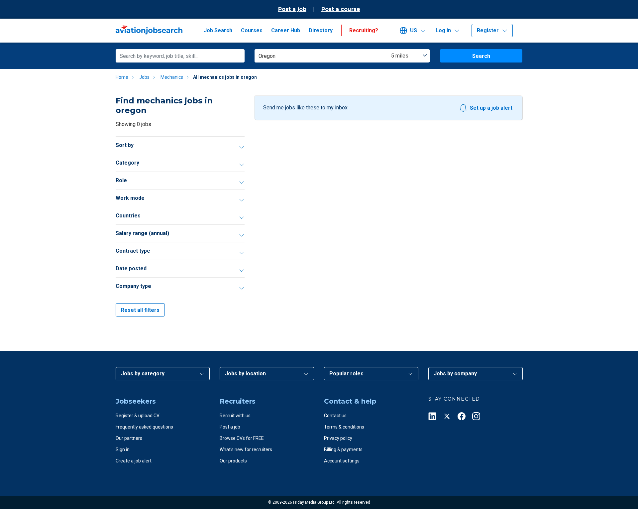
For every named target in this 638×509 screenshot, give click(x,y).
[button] (415, 30)
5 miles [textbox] (399, 56)
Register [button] (488, 30)
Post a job (292, 9)
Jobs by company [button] (455, 373)
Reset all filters (140, 310)
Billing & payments (343, 449)
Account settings (342, 460)
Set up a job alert (491, 108)
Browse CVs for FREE (242, 438)
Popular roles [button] (346, 373)
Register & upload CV (138, 415)
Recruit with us (235, 415)
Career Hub (285, 30)
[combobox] (408, 56)
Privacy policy (338, 438)
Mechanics (171, 77)
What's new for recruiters (246, 449)
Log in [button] (443, 30)
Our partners (129, 438)
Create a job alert (134, 460)
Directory (321, 30)
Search (481, 56)
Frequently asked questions (144, 427)
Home (122, 77)
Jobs (144, 77)
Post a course (340, 9)
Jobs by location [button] (245, 373)
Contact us (335, 415)
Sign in (123, 449)
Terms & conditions (344, 427)
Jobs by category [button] (142, 373)
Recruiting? (363, 30)
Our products (233, 460)
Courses (252, 30)
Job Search (218, 30)
